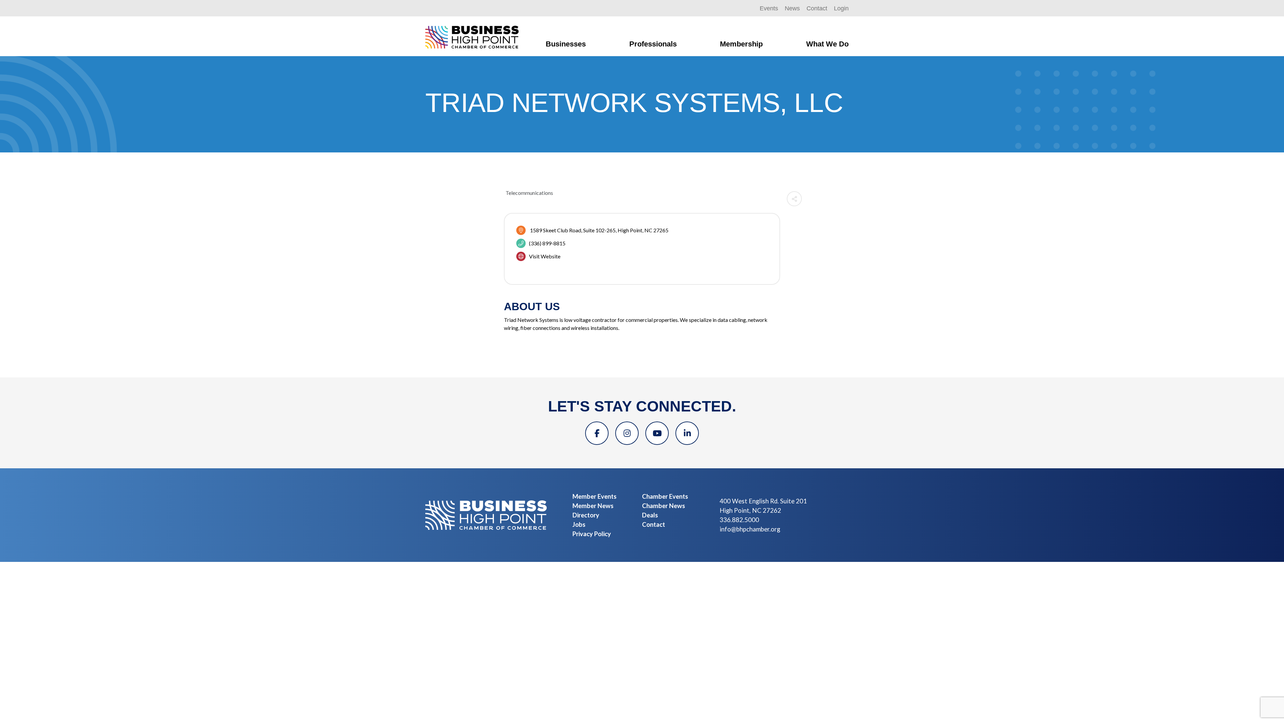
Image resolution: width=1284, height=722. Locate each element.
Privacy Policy (591, 533)
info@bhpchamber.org (750, 529)
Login (841, 8)
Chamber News (663, 505)
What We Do (827, 44)
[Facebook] (597, 433)
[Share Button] (794, 198)
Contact (817, 8)
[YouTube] (657, 433)
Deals (650, 515)
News (792, 8)
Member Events (594, 496)
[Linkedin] (687, 433)
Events (769, 8)
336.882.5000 (739, 519)
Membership (741, 44)
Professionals (653, 44)
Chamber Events (665, 496)
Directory (585, 515)
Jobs (578, 524)
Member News (593, 505)
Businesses (566, 44)
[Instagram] (627, 433)
